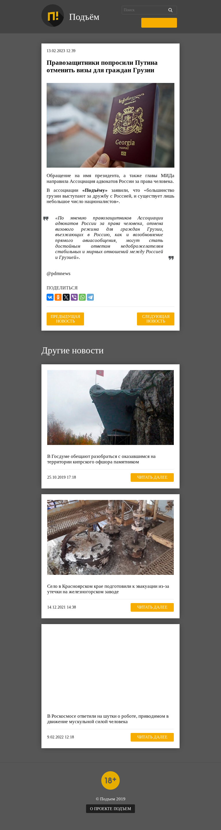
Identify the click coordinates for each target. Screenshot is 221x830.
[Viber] (74, 297)
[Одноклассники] (58, 297)
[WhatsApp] (82, 297)
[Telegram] (90, 297)
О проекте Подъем (110, 809)
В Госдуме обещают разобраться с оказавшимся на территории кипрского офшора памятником (101, 459)
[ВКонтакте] (50, 297)
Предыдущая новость (65, 318)
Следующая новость (155, 318)
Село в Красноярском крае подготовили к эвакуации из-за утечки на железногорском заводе (108, 589)
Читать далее (152, 477)
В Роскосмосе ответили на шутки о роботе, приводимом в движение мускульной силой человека (108, 719)
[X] (66, 297)
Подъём (84, 17)
